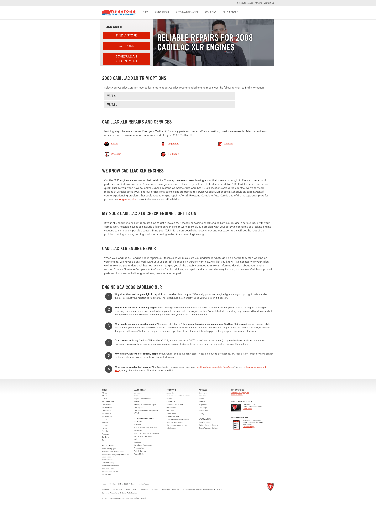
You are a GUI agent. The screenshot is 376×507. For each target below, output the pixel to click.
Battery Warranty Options (208, 425)
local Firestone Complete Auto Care (214, 367)
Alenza (104, 393)
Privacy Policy (131, 489)
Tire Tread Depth (108, 469)
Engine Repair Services (142, 399)
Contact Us (269, 3)
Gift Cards (170, 411)
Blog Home (203, 393)
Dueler (104, 428)
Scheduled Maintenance (143, 445)
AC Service (138, 422)
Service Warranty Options (208, 428)
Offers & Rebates (173, 416)
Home (104, 484)
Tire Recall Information (110, 466)
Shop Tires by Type (109, 449)
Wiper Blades (139, 454)
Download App (248, 427)
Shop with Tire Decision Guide (113, 452)
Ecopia (104, 419)
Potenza (105, 425)
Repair (133, 484)
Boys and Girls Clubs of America (178, 396)
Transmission (139, 448)
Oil (135, 439)
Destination (106, 405)
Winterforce (106, 414)
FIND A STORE (230, 12)
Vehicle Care (171, 428)
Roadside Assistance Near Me (178, 419)
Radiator (137, 442)
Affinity (104, 396)
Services (137, 402)
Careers (169, 399)
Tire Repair (138, 408)
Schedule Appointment (175, 422)
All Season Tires (108, 402)
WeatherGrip (107, 416)
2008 (126, 484)
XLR (119, 484)
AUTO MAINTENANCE (187, 12)
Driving (201, 414)
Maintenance (203, 411)
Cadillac (112, 484)
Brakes (136, 396)
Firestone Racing (108, 463)
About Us (170, 393)
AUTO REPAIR (162, 12)
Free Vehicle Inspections (143, 436)
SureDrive (105, 437)
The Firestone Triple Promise (177, 425)
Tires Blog (202, 396)
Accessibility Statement (170, 489)
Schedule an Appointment (249, 3)
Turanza (105, 422)
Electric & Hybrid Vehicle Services (146, 433)
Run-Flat (105, 431)
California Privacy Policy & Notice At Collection (119, 493)
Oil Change (203, 408)
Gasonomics (171, 408)
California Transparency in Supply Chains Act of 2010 (202, 489)
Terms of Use (117, 489)
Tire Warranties (107, 460)
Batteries (137, 425)
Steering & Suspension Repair (145, 405)
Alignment (138, 393)
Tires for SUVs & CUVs (110, 472)
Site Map (105, 489)
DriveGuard (106, 411)
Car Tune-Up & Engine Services (145, 427)
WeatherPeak (107, 408)
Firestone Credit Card (175, 405)
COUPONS (210, 12)
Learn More (247, 409)
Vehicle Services (140, 451)
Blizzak (104, 399)
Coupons (126, 46)
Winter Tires (106, 475)
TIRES (145, 12)
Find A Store (126, 35)
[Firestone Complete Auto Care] (119, 12)
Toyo (104, 440)
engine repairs (128, 199)
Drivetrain (138, 430)
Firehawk (105, 434)
